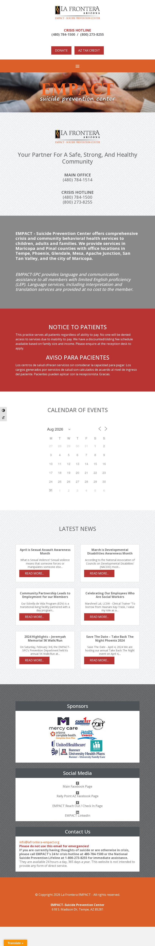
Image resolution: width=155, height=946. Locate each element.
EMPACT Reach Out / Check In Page (77, 806)
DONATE (61, 50)
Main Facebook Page (77, 786)
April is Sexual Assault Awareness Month (45, 551)
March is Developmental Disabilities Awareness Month (110, 551)
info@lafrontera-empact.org (39, 842)
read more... (34, 573)
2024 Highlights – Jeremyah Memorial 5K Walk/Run (45, 638)
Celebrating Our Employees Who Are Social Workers (110, 595)
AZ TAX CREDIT (89, 50)
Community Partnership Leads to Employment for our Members (45, 595)
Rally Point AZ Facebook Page (77, 796)
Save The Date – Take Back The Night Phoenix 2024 (110, 638)
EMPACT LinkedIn (77, 815)
